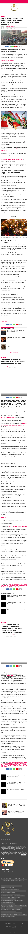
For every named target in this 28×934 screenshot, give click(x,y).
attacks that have (11, 675)
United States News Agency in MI (8, 916)
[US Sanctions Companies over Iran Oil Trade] (3, 347)
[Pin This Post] (15, 46)
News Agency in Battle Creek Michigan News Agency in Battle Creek (13, 915)
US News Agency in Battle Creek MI (8, 911)
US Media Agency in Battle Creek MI (18, 890)
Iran (4, 319)
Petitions (21, 923)
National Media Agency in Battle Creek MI (10, 889)
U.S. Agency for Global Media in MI (8, 899)
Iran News (8, 319)
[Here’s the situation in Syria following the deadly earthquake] (3, 332)
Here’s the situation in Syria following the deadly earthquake (16, 331)
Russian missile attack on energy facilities (13, 410)
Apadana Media (12, 318)
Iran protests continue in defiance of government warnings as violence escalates (14, 320)
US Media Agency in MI (18, 900)
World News (17, 894)
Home (6, 923)
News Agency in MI (16, 909)
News (9, 923)
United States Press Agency (7, 894)
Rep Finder (15, 926)
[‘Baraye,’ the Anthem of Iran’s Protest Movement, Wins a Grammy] (3, 339)
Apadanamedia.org (20, 843)
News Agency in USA (5, 890)
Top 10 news (14, 927)
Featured (3, 887)
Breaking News (19, 318)
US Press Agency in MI (15, 897)
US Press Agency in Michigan (7, 900)
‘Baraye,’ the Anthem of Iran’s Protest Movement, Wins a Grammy (16, 338)
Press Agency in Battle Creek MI (8, 892)
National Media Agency (14, 764)
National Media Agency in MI (7, 895)
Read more (24, 854)
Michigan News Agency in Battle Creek (14, 907)
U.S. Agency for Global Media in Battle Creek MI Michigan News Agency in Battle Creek (13, 906)
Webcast (21, 926)
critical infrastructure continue (14, 763)
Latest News (4, 321)
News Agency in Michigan (19, 895)
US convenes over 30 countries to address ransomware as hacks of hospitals (14, 765)
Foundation (8, 926)
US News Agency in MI (5, 897)
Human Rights (15, 923)
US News (3, 907)
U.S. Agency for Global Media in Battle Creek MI (11, 912)
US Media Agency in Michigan (7, 902)
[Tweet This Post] (9, 46)
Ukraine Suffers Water (14, 586)
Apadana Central (10, 26)
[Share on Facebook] (6, 46)
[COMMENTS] (21, 46)
